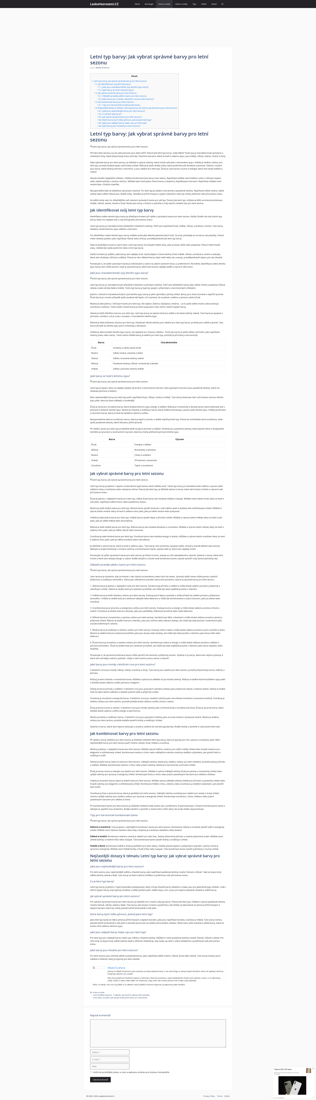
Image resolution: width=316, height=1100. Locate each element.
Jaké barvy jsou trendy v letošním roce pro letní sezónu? (125, 99)
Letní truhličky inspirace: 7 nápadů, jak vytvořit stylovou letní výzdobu (121, 995)
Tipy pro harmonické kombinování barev (118, 105)
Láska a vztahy (181, 4)
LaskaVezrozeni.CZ (104, 4)
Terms (220, 1096)
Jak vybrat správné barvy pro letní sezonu (115, 93)
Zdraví (214, 4)
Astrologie (149, 4)
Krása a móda (164, 4)
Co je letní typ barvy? (109, 114)
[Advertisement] (158, 26)
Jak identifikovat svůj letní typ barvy (112, 84)
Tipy (194, 4)
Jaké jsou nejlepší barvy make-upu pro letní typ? (122, 123)
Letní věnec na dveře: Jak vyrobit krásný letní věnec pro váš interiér (120, 998)
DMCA (227, 1096)
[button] (222, 4)
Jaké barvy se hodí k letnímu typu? (115, 90)
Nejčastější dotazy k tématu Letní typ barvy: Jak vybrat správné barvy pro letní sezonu (135, 108)
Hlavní (137, 4)
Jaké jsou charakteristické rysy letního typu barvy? (123, 87)
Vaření (203, 4)
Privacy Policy (209, 1096)
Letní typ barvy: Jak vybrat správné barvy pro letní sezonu (119, 81)
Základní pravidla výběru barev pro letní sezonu (122, 96)
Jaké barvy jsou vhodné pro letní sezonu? (118, 126)
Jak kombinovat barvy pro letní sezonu (114, 102)
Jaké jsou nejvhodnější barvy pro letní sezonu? (121, 111)
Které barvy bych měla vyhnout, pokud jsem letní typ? (124, 120)
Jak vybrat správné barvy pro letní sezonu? (119, 117)
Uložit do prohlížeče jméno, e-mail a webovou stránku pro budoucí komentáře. (131, 1072)
